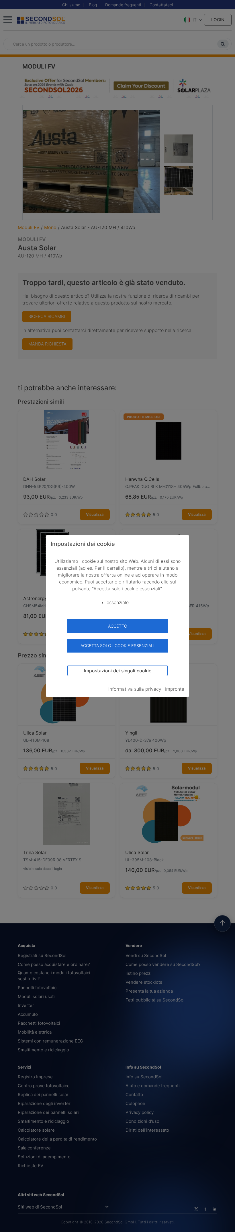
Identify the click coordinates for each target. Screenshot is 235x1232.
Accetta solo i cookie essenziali (117, 645)
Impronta (174, 689)
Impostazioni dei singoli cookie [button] (117, 670)
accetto (117, 626)
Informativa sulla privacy (134, 689)
